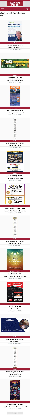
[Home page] (15, 4)
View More (15, 413)
